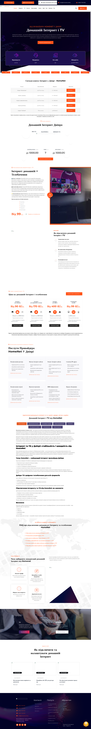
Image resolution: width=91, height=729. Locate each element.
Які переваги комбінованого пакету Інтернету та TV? (37, 538)
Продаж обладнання (71, 386)
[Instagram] (22, 725)
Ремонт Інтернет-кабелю (54, 361)
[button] (15, 8)
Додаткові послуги (37, 594)
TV (24, 8)
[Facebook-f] (20, 725)
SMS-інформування (53, 386)
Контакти (50, 8)
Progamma (68, 725)
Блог (47, 8)
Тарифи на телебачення (34, 214)
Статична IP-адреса (71, 361)
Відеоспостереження (34, 386)
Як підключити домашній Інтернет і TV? (35, 535)
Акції (43, 8)
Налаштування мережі (16, 386)
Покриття (21, 8)
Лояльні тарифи (19, 573)
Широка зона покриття (19, 592)
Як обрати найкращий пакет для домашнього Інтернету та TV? (40, 540)
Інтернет (15, 8)
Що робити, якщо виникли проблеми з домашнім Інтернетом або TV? (41, 545)
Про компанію (34, 8)
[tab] (22, 423)
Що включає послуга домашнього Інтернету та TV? (37, 533)
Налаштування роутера (16, 361)
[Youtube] (25, 725)
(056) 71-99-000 (82, 2)
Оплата (39, 8)
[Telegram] (17, 725)
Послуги (28, 8)
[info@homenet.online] (58, 2)
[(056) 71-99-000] (76, 2)
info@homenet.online (65, 2)
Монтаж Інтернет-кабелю (36, 361)
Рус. (54, 8)
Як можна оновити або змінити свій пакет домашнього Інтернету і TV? (41, 543)
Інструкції (17, 672)
